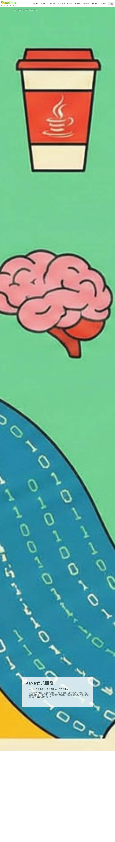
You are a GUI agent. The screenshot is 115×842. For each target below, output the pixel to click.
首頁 (15, 10)
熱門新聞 (86, 3)
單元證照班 (26, 10)
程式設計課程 (33, 10)
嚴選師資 (69, 3)
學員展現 (52, 3)
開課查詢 (103, 3)
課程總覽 (35, 3)
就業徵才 (44, 3)
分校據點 (95, 3)
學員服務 (61, 3)
